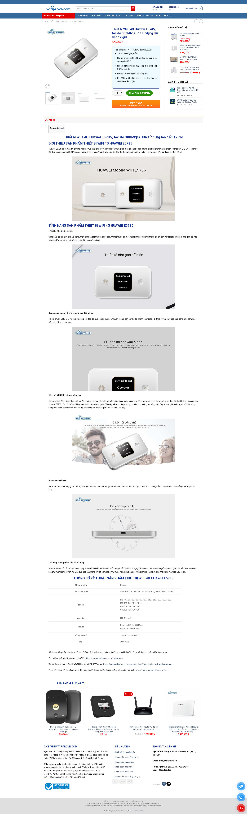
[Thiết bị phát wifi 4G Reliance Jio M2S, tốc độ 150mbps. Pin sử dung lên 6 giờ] (63, 707)
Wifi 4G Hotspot (62, 21)
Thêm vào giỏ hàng (139, 93)
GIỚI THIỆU (96, 16)
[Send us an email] (168, 784)
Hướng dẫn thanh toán (124, 762)
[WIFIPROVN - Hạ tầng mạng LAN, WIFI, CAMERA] (58, 8)
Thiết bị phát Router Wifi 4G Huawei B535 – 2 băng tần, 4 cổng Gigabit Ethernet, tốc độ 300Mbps (183, 729)
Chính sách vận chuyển (124, 752)
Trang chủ (48, 21)
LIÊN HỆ (167, 16)
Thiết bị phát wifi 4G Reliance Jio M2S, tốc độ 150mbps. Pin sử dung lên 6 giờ (63, 729)
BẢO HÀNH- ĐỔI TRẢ (144, 16)
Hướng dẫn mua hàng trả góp (127, 776)
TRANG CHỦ (83, 16)
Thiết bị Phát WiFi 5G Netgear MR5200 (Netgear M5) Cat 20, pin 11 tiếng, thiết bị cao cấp (103, 729)
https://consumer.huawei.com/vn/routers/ (104, 658)
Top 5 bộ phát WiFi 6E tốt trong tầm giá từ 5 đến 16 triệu (187, 90)
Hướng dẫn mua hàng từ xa (126, 757)
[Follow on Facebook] (164, 784)
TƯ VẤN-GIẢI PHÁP (112, 16)
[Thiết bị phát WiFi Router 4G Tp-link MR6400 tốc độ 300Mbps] (143, 707)
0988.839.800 (174, 7)
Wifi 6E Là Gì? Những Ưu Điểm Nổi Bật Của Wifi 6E (187, 101)
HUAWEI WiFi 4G (78, 21)
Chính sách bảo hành (123, 771)
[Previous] (48, 58)
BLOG (158, 16)
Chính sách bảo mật (123, 767)
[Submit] (133, 8)
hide (61, 128)
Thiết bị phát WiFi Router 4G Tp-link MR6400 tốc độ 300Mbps (143, 728)
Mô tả (52, 120)
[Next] (103, 58)
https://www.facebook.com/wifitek (152, 670)
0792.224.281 (158, 7)
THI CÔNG (129, 16)
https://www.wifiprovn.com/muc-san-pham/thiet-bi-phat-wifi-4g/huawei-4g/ (137, 664)
